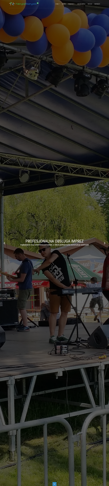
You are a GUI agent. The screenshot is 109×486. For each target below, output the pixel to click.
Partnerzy (97, 4)
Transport (71, 4)
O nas (58, 4)
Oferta (64, 4)
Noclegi (90, 4)
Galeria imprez (81, 4)
